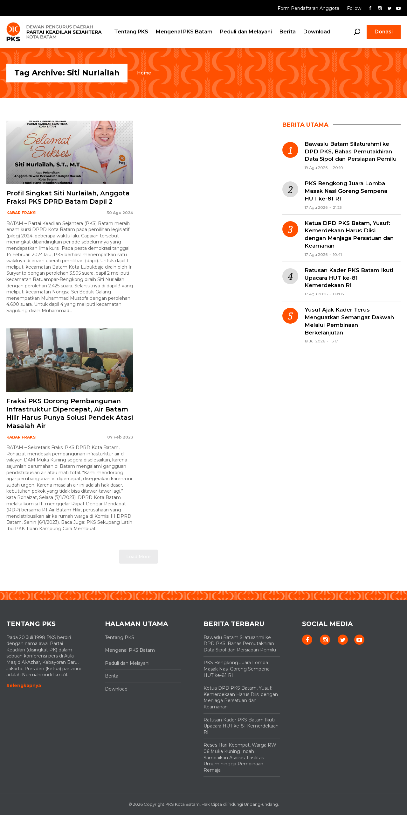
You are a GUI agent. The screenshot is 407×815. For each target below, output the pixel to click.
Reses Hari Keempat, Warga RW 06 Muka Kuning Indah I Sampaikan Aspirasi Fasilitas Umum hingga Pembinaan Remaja (240, 757)
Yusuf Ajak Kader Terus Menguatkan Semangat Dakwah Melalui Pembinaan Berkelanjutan (349, 320)
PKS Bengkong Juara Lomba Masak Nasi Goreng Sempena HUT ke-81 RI (346, 191)
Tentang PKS (131, 32)
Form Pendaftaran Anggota (309, 8)
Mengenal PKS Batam (184, 32)
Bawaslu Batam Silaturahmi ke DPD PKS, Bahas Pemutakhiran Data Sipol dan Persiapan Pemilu (351, 151)
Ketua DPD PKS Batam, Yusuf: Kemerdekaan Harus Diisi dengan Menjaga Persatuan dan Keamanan (349, 234)
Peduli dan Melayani (246, 32)
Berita (287, 32)
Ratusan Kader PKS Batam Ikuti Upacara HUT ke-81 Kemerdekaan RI (349, 278)
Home (144, 73)
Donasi (384, 32)
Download (316, 32)
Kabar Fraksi (21, 212)
